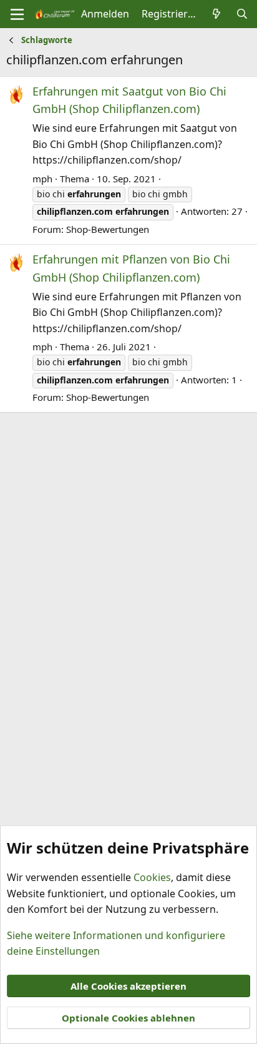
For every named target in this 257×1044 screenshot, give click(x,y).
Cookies (152, 877)
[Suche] (242, 14)
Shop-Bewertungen (107, 229)
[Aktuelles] (217, 14)
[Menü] (17, 14)
